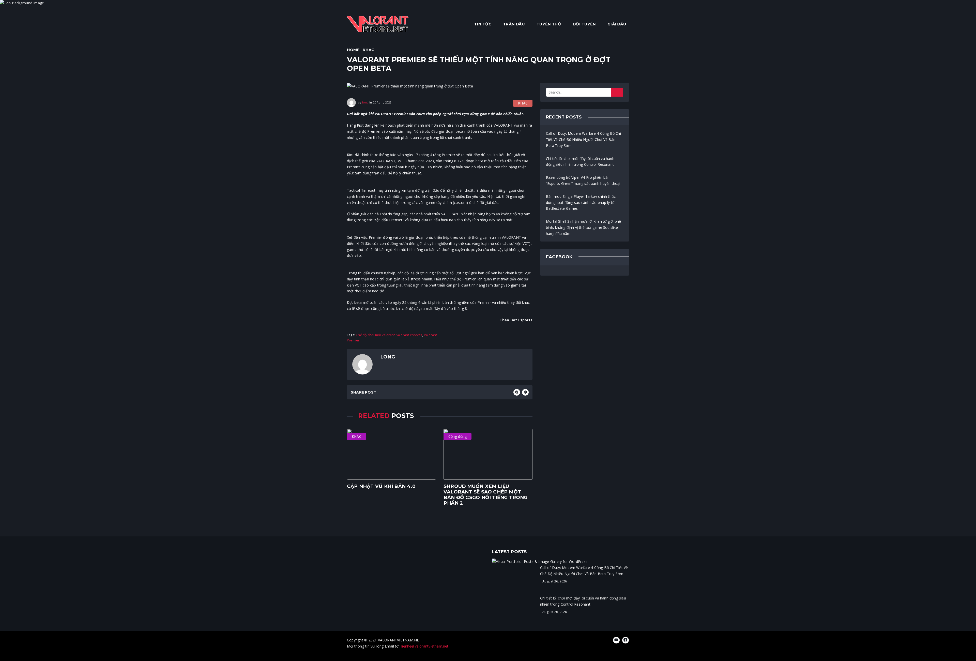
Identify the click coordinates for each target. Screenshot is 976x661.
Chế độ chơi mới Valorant (375, 335)
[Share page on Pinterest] (525, 392)
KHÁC (368, 49)
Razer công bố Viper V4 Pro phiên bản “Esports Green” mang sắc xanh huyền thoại (583, 180)
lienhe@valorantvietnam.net (424, 646)
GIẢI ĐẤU (616, 24)
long (365, 102)
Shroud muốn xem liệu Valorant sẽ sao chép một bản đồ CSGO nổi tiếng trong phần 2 (486, 494)
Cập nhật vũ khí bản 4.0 (381, 486)
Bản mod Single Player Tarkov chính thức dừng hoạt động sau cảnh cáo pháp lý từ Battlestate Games (581, 202)
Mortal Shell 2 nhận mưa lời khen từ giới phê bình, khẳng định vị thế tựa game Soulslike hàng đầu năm (583, 227)
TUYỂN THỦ (549, 24)
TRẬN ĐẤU (514, 24)
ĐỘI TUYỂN (584, 24)
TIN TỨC (482, 24)
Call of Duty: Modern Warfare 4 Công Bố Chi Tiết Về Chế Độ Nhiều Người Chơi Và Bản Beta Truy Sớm (583, 139)
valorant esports (409, 335)
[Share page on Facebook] (516, 392)
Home (353, 49)
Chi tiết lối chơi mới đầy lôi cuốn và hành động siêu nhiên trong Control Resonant (580, 161)
